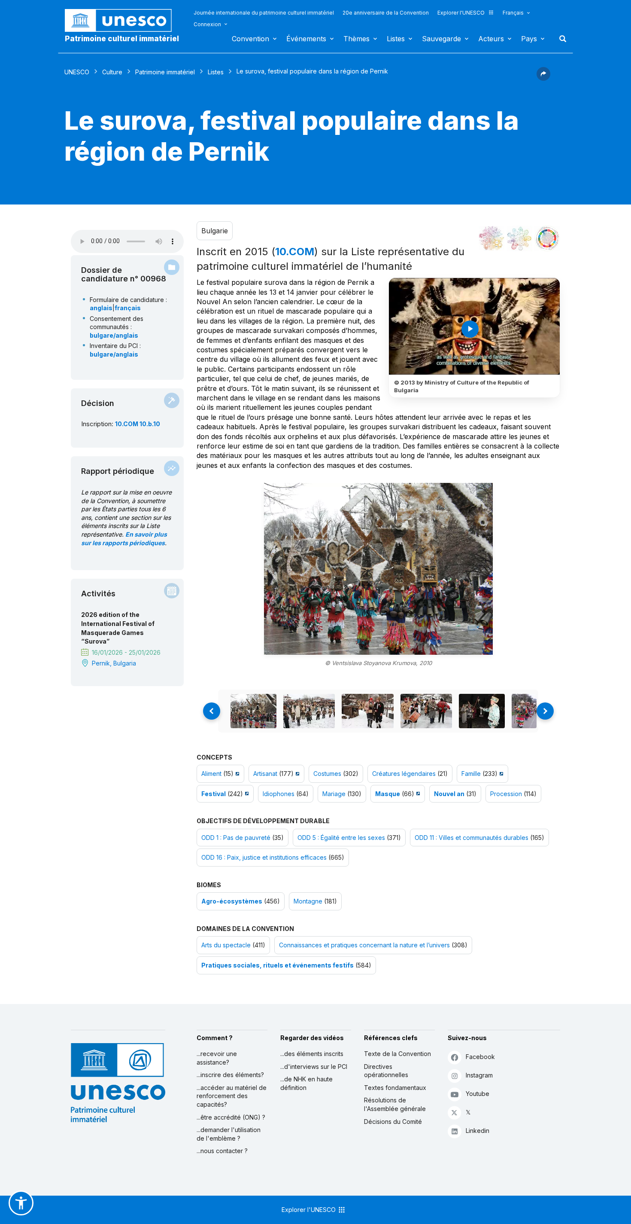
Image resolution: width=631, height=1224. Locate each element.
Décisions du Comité (393, 1121)
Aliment (211, 773)
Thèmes (356, 38)
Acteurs (491, 38)
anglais (101, 307)
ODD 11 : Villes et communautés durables (471, 837)
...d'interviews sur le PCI (313, 1066)
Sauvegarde (441, 38)
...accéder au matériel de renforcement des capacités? (232, 1096)
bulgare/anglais (114, 335)
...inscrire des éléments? (230, 1074)
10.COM (294, 251)
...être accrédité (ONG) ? (231, 1117)
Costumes (327, 773)
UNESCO (76, 72)
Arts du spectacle (226, 945)
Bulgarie (214, 230)
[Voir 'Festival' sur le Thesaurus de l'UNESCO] (246, 793)
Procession (506, 793)
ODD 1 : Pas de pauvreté (235, 837)
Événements (306, 38)
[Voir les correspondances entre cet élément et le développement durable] (547, 238)
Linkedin (477, 1130)
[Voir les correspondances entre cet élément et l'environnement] (519, 238)
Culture (112, 72)
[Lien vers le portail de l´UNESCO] (123, 20)
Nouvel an (449, 793)
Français (513, 12)
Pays (529, 38)
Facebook (480, 1056)
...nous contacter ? (222, 1150)
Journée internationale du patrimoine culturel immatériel (264, 12)
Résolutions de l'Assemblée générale (395, 1104)
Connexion (207, 24)
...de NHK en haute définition (306, 1083)
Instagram (479, 1075)
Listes (396, 38)
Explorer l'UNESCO (461, 12)
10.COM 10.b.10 (137, 423)
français (128, 307)
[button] (543, 78)
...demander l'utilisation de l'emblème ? (229, 1134)
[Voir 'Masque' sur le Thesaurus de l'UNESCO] (417, 793)
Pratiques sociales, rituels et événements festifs (277, 965)
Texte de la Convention (397, 1053)
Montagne (308, 901)
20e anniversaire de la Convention (386, 12)
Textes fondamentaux (395, 1087)
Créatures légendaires (404, 773)
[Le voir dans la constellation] (491, 238)
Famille (471, 773)
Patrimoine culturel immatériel (122, 38)
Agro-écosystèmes (231, 901)
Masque (387, 793)
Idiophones (278, 793)
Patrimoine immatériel (165, 72)
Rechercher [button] (560, 38)
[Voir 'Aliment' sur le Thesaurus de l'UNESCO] (236, 773)
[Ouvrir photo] (378, 569)
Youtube (477, 1093)
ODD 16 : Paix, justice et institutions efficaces (264, 857)
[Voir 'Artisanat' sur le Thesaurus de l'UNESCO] (296, 773)
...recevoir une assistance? (217, 1058)
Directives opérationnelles (386, 1071)
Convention (250, 38)
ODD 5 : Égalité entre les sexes (341, 837)
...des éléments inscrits (311, 1053)
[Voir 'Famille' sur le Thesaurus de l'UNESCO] (500, 773)
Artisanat (265, 773)
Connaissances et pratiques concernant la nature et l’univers (364, 945)
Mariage (334, 793)
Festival (213, 793)
